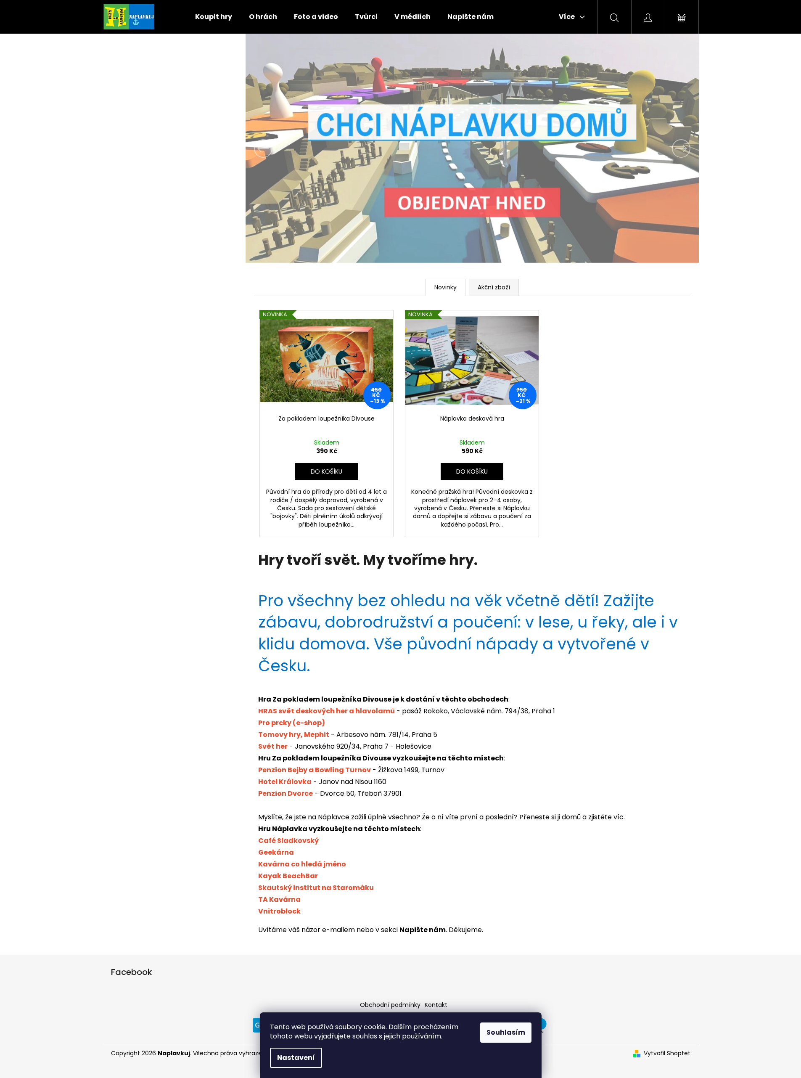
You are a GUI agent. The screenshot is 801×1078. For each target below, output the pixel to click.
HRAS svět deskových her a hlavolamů (326, 711)
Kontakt (436, 1005)
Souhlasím (505, 1032)
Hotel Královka (285, 782)
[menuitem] (214, 17)
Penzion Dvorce (285, 793)
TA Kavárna (279, 899)
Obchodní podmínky (390, 1005)
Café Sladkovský (288, 840)
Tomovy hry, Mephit (293, 734)
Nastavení (296, 1057)
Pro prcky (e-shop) (291, 723)
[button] (280, 148)
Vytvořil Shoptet (667, 1053)
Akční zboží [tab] (494, 287)
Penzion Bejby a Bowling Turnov (314, 770)
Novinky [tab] (445, 287)
